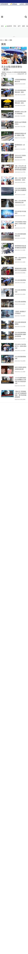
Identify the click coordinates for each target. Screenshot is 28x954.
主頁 (1, 40)
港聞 (23, 26)
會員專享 (9, 26)
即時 (15, 26)
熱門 (19, 26)
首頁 (2, 26)
